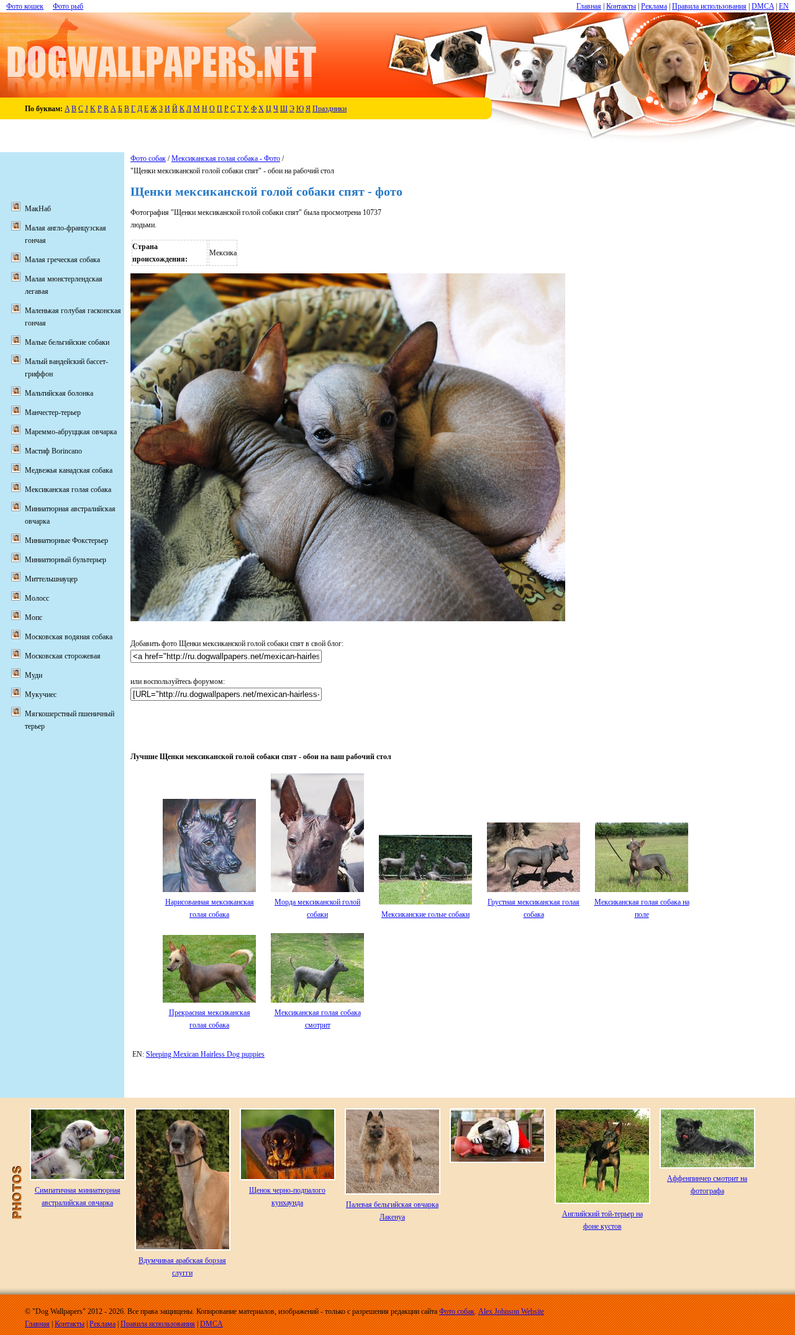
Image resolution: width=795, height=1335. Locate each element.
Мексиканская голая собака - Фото (225, 158)
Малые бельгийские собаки (67, 342)
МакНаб (38, 208)
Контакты (621, 6)
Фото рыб (68, 6)
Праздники (329, 108)
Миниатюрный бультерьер (65, 559)
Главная (588, 6)
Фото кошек (24, 6)
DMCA (763, 6)
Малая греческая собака (62, 259)
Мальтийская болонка (59, 393)
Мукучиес (41, 694)
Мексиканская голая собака (68, 489)
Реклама (654, 6)
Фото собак (148, 158)
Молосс (37, 598)
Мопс (33, 617)
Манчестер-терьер (53, 412)
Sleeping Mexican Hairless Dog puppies (205, 1054)
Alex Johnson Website (511, 1311)
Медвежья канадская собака (68, 470)
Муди (33, 675)
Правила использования (709, 6)
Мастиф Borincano (53, 451)
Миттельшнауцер (51, 579)
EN (784, 6)
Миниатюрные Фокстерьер (66, 540)
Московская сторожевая (63, 656)
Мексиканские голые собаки (425, 914)
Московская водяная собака (68, 636)
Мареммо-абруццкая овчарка (71, 431)
